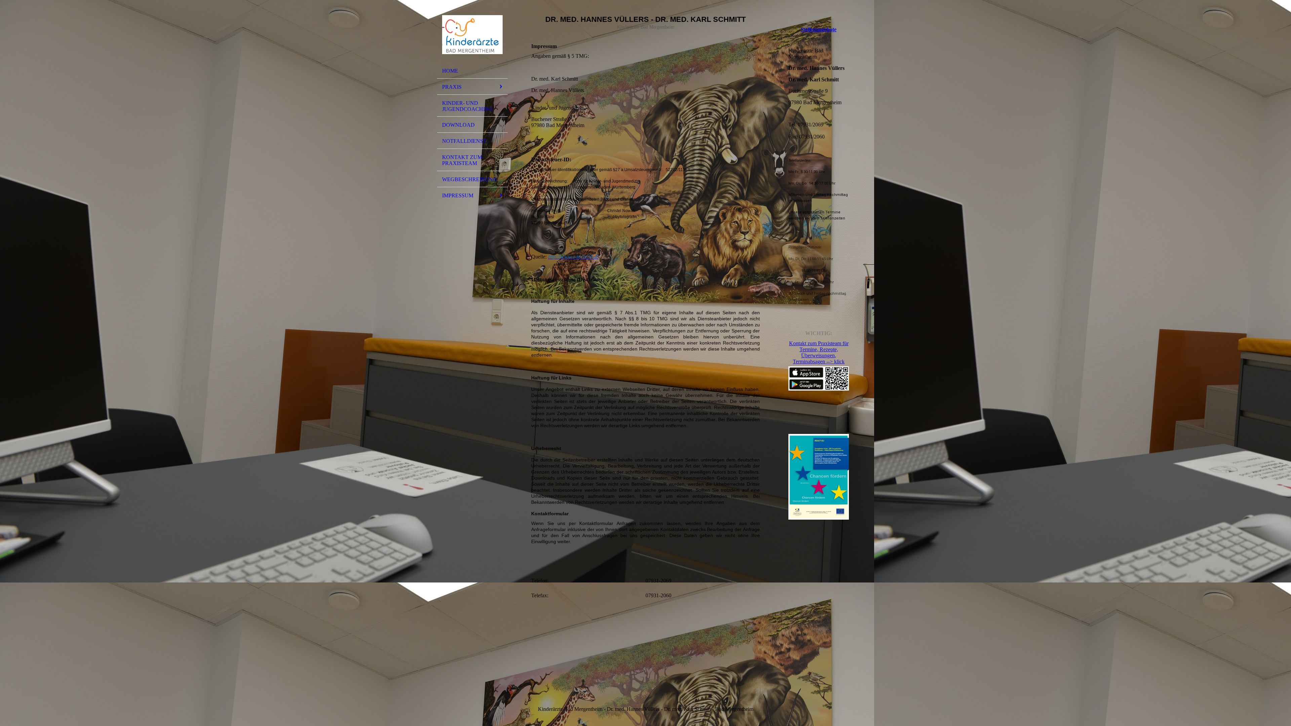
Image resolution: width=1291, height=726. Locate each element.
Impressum (457, 195)
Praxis (452, 87)
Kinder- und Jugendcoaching (467, 106)
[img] (472, 34)
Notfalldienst (464, 141)
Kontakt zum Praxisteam (462, 160)
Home (450, 71)
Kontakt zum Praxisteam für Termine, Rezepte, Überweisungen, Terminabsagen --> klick (819, 352)
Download (458, 125)
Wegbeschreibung (469, 179)
